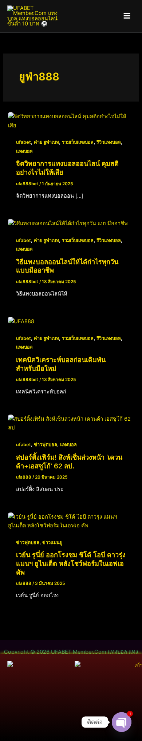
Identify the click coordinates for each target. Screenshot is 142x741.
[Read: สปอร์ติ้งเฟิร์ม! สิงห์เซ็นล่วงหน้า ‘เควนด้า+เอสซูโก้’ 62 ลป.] (71, 423)
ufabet (23, 142)
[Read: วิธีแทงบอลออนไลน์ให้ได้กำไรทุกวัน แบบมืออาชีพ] (68, 223)
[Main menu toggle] (127, 16)
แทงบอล (24, 151)
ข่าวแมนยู (52, 542)
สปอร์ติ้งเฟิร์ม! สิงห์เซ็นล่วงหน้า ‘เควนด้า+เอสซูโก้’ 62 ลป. (69, 461)
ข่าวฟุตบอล (45, 444)
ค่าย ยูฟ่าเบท (46, 142)
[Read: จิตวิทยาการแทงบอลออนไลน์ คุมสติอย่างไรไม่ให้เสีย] (71, 121)
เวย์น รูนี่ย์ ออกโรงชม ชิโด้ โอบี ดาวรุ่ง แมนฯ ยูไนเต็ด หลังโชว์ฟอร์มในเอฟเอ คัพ (71, 563)
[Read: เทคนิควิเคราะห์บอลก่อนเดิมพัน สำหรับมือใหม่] (21, 321)
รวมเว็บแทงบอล (78, 142)
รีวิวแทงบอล (108, 142)
